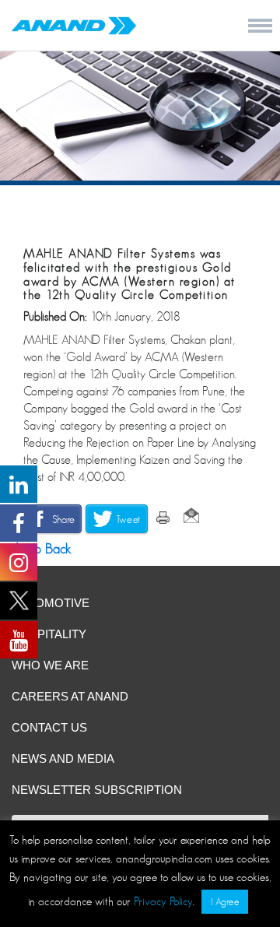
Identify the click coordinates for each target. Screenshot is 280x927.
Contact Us (49, 727)
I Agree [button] (225, 902)
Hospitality (49, 634)
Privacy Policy (163, 901)
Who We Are (50, 665)
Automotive (50, 602)
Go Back (45, 549)
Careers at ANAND (70, 696)
